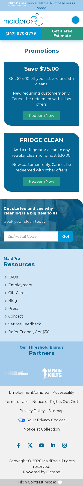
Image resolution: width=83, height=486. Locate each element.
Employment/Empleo (29, 392)
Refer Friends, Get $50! (29, 332)
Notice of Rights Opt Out (55, 401)
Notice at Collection (42, 429)
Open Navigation (75, 20)
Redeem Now (41, 115)
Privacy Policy (32, 411)
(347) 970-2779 (21, 33)
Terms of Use (17, 401)
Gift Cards (17, 3)
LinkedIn (53, 445)
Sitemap (56, 411)
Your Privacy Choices (46, 420)
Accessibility (63, 392)
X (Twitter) (30, 445)
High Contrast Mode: (37, 482)
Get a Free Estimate (62, 33)
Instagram (64, 445)
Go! (65, 236)
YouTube (41, 445)
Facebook (18, 445)
